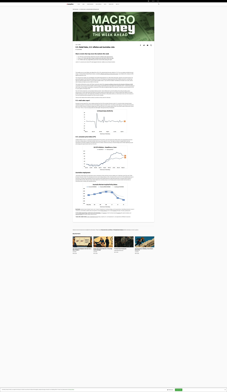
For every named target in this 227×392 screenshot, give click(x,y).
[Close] (225, 389)
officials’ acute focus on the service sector (109, 74)
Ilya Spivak (79, 49)
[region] (113, 390)
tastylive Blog (75, 9)
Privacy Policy (71, 389)
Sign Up (153, 1)
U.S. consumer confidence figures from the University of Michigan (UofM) (118, 84)
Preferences (170, 389)
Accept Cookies (179, 389)
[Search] (158, 4)
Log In (158, 1)
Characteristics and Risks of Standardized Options (112, 230)
